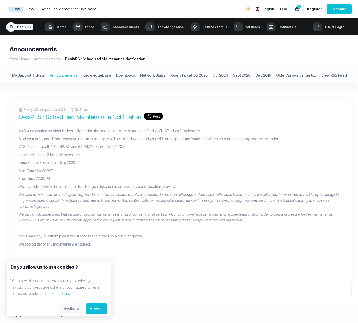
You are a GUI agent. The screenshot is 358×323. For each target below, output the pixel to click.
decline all (72, 308)
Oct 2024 (220, 75)
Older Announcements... (296, 75)
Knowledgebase (97, 75)
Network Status (153, 75)
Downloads (125, 75)
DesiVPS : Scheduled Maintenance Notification (61, 9)
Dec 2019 (263, 75)
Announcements (47, 59)
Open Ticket (181, 75)
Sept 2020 (242, 75)
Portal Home (19, 59)
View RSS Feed (334, 75)
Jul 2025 (201, 75)
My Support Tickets (28, 75)
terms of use (60, 293)
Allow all (96, 308)
